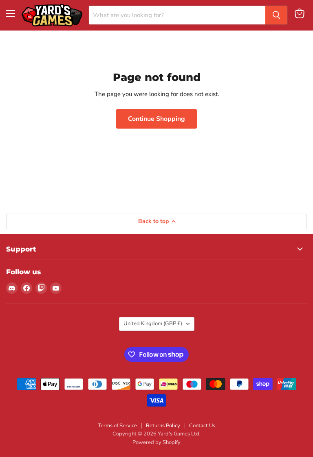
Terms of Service (117, 425)
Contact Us (202, 425)
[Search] (276, 15)
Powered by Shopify (156, 442)
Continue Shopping (156, 118)
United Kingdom (152, 323)
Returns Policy (163, 425)
